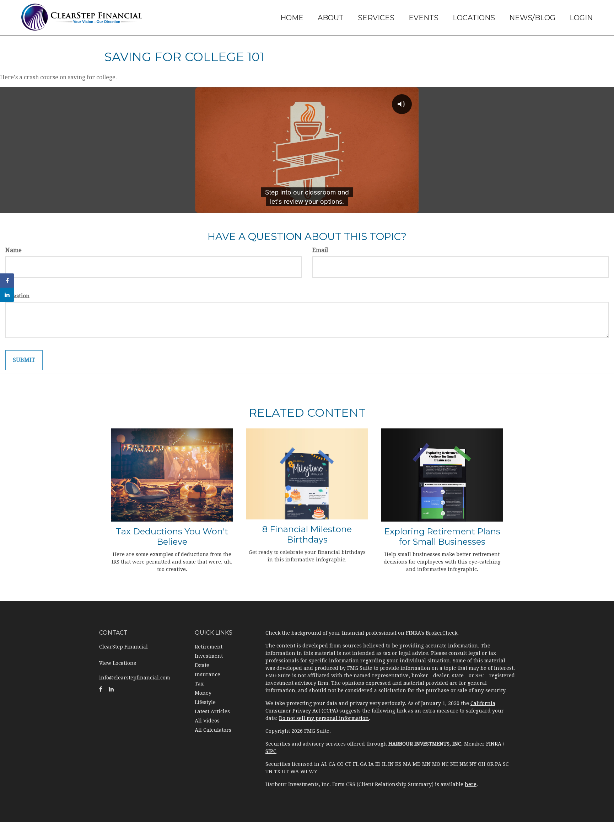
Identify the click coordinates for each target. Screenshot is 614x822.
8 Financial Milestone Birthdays (307, 534)
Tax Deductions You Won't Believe (172, 536)
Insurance (207, 674)
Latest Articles (212, 711)
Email (320, 250)
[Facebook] (7, 280)
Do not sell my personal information (324, 718)
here (470, 784)
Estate (202, 665)
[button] (331, 17)
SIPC (270, 751)
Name (13, 250)
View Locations (117, 663)
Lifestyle (205, 702)
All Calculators (213, 730)
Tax (199, 684)
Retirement (208, 647)
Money (203, 693)
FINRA (493, 744)
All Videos (207, 721)
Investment (209, 656)
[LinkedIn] (7, 295)
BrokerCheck (441, 633)
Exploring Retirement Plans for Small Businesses (442, 536)
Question (17, 296)
